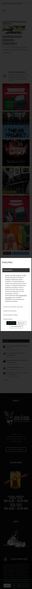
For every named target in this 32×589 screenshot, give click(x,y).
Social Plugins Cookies (10, 315)
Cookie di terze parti (9, 311)
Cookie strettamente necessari (13, 307)
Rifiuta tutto (21, 323)
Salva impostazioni (16, 326)
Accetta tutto (11, 323)
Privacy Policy (7, 270)
